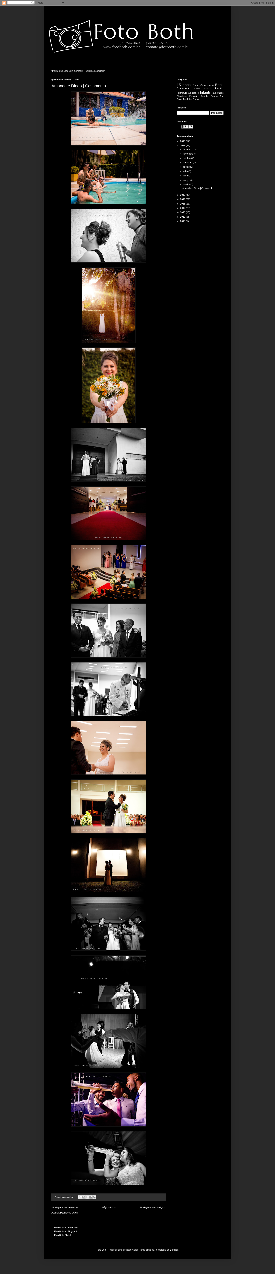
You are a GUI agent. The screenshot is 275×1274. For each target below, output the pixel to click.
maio (185, 175)
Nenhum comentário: (64, 1197)
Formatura (182, 93)
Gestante (193, 92)
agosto (186, 167)
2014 (183, 208)
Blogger (174, 1250)
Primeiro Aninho (199, 96)
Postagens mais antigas (152, 1207)
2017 (183, 195)
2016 (183, 199)
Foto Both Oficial (62, 1235)
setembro (188, 162)
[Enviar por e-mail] (80, 1197)
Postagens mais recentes (65, 1207)
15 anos (184, 85)
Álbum (195, 85)
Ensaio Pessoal (202, 89)
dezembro (188, 149)
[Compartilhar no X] (87, 1197)
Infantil (205, 92)
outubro (187, 158)
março (186, 180)
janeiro (186, 184)
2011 (183, 221)
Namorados (218, 93)
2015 (183, 203)
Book (219, 85)
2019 (183, 141)
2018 (183, 145)
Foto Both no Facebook (66, 1227)
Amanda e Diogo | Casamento (78, 86)
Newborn (182, 96)
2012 (183, 217)
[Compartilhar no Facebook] (91, 1197)
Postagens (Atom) (69, 1212)
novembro (188, 153)
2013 (183, 212)
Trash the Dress (191, 99)
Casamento (183, 88)
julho (185, 171)
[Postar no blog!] (83, 1197)
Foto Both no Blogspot (65, 1231)
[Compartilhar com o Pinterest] (94, 1197)
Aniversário (207, 85)
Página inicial (109, 1207)
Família (219, 88)
